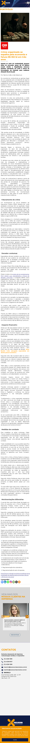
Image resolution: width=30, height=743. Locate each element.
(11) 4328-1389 (8, 659)
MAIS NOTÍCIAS (15, 634)
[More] (19, 582)
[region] (15, 734)
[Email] (13, 582)
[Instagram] (10, 582)
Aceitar (15, 739)
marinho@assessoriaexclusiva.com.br (15, 670)
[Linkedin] (5, 582)
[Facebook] (2, 582)
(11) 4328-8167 (8, 661)
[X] (16, 582)
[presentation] (2, 616)
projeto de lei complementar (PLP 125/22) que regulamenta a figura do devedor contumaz (15, 276)
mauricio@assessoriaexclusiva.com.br (15, 667)
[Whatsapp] (8, 582)
